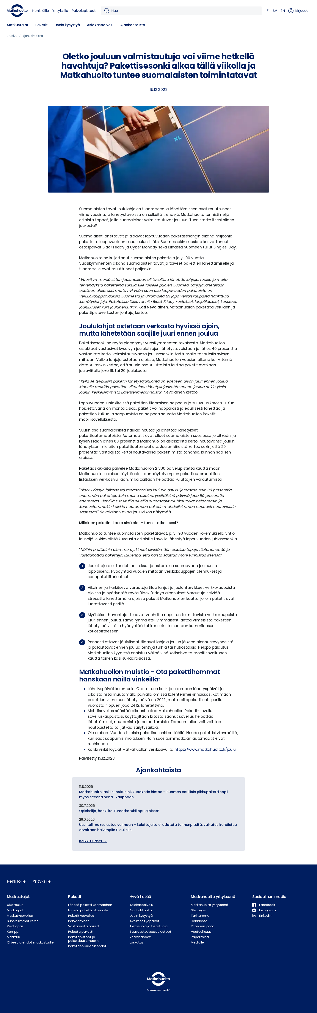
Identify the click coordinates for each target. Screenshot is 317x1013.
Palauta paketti (80, 931)
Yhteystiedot (140, 937)
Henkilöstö (199, 921)
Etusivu (12, 36)
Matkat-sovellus (20, 915)
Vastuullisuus (201, 931)
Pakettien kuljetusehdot (87, 946)
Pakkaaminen (78, 921)
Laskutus (136, 942)
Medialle (197, 942)
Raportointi (200, 937)
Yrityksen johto (202, 926)
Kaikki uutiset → (93, 841)
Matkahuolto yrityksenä (209, 904)
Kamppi (13, 931)
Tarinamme (200, 915)
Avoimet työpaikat (145, 921)
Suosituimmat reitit (22, 921)
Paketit (41, 24)
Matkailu (13, 937)
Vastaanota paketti (84, 926)
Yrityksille (60, 10)
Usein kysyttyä (67, 24)
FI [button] (268, 10)
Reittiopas (15, 926)
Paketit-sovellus (81, 915)
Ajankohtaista (132, 24)
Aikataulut (15, 904)
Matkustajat (17, 24)
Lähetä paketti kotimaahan (90, 904)
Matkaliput (15, 910)
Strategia (198, 910)
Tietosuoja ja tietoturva (149, 926)
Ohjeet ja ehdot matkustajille (30, 942)
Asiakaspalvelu (100, 24)
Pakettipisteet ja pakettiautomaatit (83, 939)
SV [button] (275, 10)
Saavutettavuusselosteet (150, 931)
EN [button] (283, 10)
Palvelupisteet (84, 10)
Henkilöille (40, 10)
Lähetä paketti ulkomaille (88, 910)
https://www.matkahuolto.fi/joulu (205, 749)
